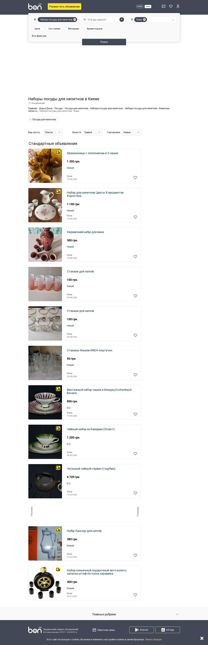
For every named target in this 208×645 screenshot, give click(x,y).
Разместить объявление (64, 6)
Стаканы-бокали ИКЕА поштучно (89, 350)
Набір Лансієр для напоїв (84, 531)
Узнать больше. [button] (153, 639)
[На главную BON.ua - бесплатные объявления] (35, 6)
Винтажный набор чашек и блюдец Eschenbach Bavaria (99, 391)
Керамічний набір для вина (85, 232)
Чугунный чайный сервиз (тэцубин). (91, 468)
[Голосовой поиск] (121, 19)
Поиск (104, 42)
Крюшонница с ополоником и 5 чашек (92, 153)
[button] (56, 19)
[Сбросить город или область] (144, 19)
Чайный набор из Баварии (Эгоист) (91, 429)
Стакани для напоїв (80, 271)
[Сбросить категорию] (74, 19)
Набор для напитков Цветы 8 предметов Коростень (95, 194)
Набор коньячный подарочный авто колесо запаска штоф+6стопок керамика (96, 572)
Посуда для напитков (44, 119)
